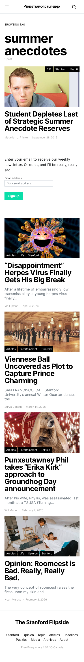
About (64, 639)
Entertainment (28, 349)
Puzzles (21, 639)
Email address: (13, 178)
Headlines (70, 635)
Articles (11, 255)
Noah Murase (12, 599)
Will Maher (11, 510)
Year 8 (74, 69)
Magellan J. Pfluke (16, 137)
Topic (41, 635)
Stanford (60, 69)
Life (21, 255)
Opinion (33, 553)
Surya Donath (13, 406)
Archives (49, 639)
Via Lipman (11, 306)
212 (49, 69)
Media (35, 639)
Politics (45, 450)
